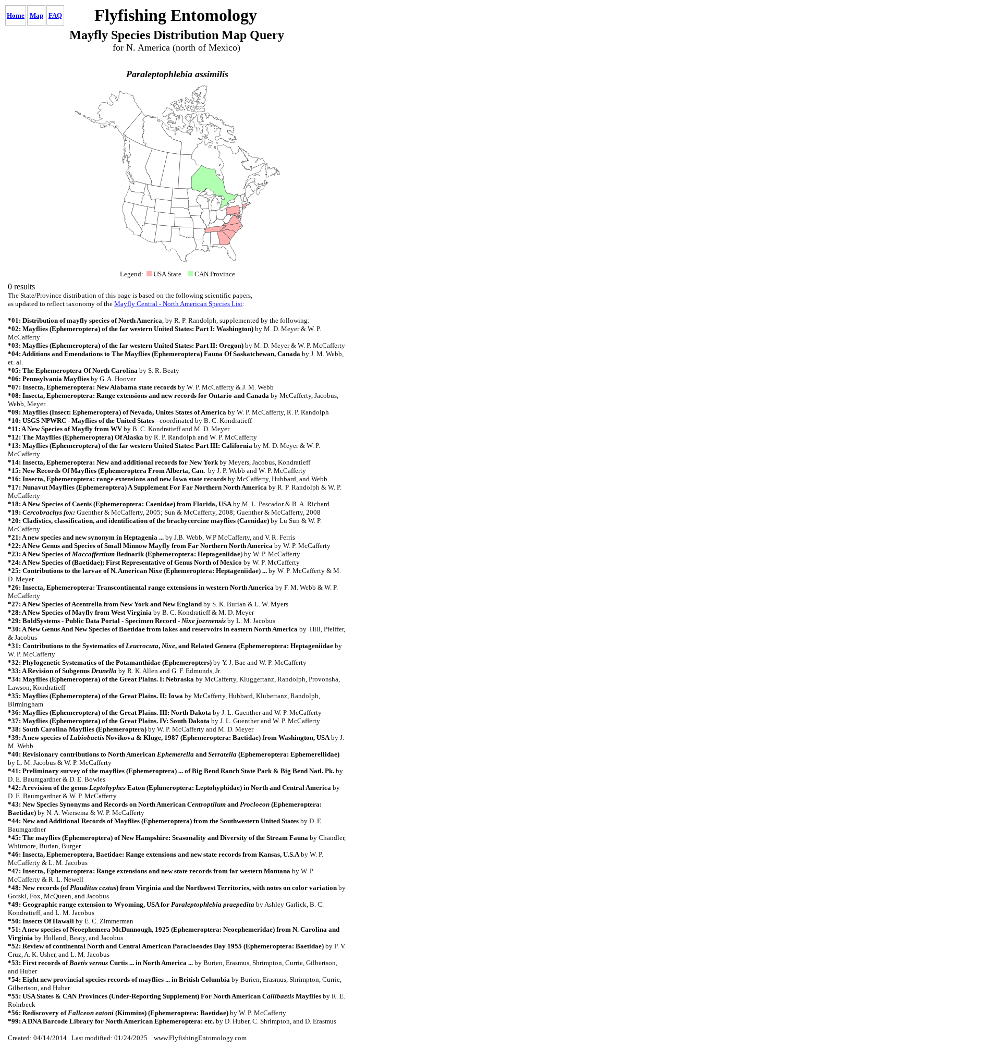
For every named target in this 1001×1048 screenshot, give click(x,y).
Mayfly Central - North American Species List (178, 304)
